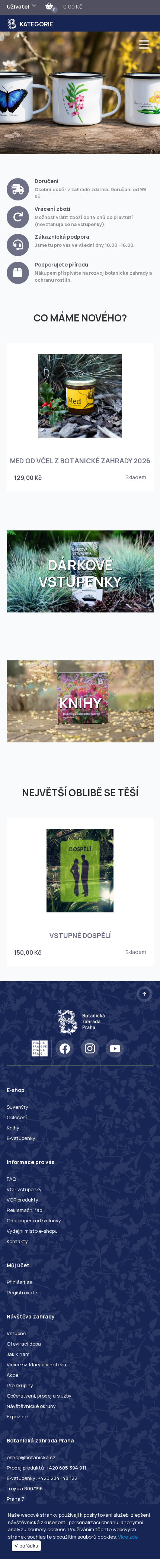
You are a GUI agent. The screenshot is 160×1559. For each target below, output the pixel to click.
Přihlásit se (19, 1282)
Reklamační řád (24, 1210)
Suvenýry (17, 1107)
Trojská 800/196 (25, 1488)
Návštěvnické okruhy (31, 1406)
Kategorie (36, 24)
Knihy (13, 1127)
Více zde (128, 1536)
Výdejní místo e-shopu (32, 1231)
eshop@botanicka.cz (31, 1457)
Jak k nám (18, 1354)
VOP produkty (22, 1199)
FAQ (11, 1179)
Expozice (17, 1416)
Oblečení (17, 1117)
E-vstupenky (21, 1138)
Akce (12, 1375)
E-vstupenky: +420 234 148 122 (42, 1478)
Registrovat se (24, 1292)
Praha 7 (15, 1499)
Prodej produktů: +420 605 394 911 (46, 1467)
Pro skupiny (20, 1385)
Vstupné (16, 1333)
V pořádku (26, 1546)
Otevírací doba (24, 1343)
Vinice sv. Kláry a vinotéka (36, 1364)
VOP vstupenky (24, 1189)
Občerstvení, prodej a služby (39, 1395)
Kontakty (17, 1241)
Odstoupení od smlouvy (34, 1220)
